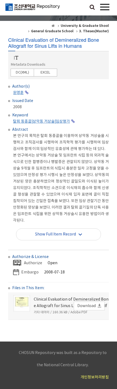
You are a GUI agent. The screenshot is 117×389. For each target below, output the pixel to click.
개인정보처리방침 (95, 377)
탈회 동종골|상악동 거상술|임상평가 (41, 121)
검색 (92, 7)
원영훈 (18, 93)
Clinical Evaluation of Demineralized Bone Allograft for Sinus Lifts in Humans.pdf (71, 302)
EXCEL (45, 73)
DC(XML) (22, 73)
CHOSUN (32, 9)
